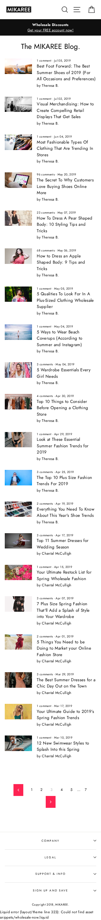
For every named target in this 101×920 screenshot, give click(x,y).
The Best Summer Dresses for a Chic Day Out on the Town (66, 683)
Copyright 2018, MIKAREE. (50, 904)
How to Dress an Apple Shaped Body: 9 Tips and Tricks (61, 262)
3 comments (45, 364)
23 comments (46, 213)
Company (50, 841)
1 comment (44, 60)
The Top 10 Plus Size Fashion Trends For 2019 (64, 480)
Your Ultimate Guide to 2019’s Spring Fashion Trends (65, 714)
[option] (50, 27)
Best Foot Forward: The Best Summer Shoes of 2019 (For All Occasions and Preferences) (66, 72)
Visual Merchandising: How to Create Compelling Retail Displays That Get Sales (65, 110)
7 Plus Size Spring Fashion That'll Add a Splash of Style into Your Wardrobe (63, 610)
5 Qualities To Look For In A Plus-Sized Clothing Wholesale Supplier (65, 300)
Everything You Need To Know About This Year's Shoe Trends (65, 512)
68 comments (46, 250)
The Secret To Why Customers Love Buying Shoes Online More (65, 186)
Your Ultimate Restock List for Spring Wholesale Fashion (64, 575)
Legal (50, 857)
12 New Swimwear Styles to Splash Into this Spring (63, 746)
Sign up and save (50, 890)
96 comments (46, 174)
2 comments (45, 504)
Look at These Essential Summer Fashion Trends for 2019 (62, 445)
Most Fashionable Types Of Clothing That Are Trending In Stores (65, 148)
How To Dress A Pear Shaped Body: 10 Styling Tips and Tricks (64, 224)
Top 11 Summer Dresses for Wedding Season (62, 543)
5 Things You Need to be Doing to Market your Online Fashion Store (64, 648)
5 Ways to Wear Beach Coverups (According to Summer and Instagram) (59, 338)
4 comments (45, 396)
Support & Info (50, 874)
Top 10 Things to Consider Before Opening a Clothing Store (62, 407)
